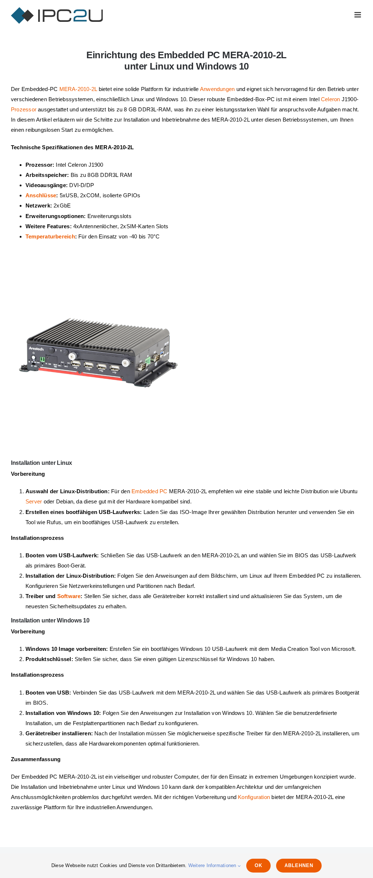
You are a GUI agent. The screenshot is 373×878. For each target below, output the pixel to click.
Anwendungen (217, 89)
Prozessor (23, 109)
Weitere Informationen (213, 865)
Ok (258, 865)
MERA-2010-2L (78, 89)
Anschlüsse (40, 195)
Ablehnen (298, 865)
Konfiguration (254, 797)
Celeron (330, 99)
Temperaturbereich (50, 236)
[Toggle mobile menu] (358, 15)
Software (69, 596)
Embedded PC (149, 491)
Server (33, 501)
